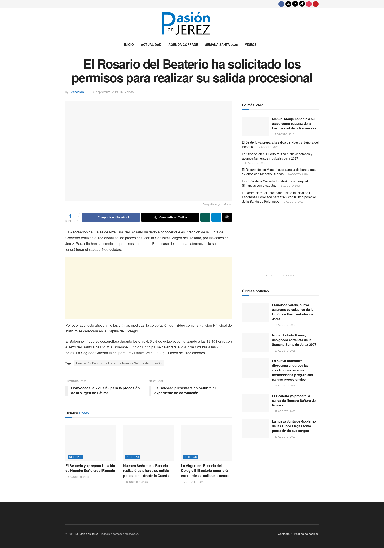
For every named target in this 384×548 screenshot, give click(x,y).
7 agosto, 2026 (284, 134)
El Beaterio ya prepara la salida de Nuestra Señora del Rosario (90, 468)
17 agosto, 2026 (78, 477)
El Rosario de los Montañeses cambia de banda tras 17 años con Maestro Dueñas (279, 171)
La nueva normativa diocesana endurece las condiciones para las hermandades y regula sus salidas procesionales (292, 370)
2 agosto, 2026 (290, 185)
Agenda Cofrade (183, 44)
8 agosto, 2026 (298, 174)
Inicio (129, 44)
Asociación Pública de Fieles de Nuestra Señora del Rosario (119, 363)
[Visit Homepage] (192, 23)
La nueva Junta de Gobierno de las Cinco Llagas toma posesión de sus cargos (294, 426)
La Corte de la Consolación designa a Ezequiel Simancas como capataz (275, 183)
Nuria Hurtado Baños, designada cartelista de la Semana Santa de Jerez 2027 (294, 340)
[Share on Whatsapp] (205, 217)
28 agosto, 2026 (284, 324)
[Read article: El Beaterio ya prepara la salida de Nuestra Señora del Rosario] (90, 443)
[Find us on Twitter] (288, 4)
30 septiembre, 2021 (105, 92)
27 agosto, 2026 (284, 350)
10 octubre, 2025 (136, 481)
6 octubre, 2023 (193, 481)
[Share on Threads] (227, 217)
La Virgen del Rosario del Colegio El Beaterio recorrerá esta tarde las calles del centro (205, 470)
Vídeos (250, 44)
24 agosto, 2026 (284, 385)
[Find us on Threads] (295, 4)
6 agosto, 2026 (293, 201)
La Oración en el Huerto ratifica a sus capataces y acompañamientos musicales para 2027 (277, 156)
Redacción (76, 92)
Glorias (129, 92)
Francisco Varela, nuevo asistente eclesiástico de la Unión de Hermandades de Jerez (292, 311)
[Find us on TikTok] (302, 4)
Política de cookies (306, 534)
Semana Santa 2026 (221, 44)
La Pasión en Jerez (86, 534)
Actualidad (151, 44)
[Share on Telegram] (216, 217)
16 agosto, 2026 (284, 436)
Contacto (284, 534)
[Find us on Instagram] (309, 4)
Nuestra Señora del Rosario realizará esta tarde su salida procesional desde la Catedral (147, 470)
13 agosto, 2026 (254, 162)
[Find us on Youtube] (316, 4)
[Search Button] (317, 44)
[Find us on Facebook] (281, 4)
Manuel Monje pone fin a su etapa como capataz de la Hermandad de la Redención (294, 123)
